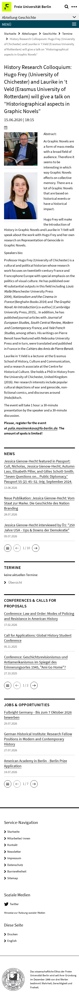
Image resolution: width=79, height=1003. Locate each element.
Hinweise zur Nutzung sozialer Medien (24, 912)
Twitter (14, 904)
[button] (7, 548)
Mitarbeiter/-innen (18, 838)
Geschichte (50, 33)
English (12, 941)
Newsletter (14, 851)
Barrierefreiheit (16, 871)
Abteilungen (29, 33)
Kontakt (12, 845)
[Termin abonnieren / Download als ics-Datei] (39, 127)
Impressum (14, 858)
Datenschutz (15, 865)
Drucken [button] (12, 934)
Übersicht (15, 582)
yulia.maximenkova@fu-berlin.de (32, 428)
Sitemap (12, 878)
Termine (67, 33)
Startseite (10, 33)
